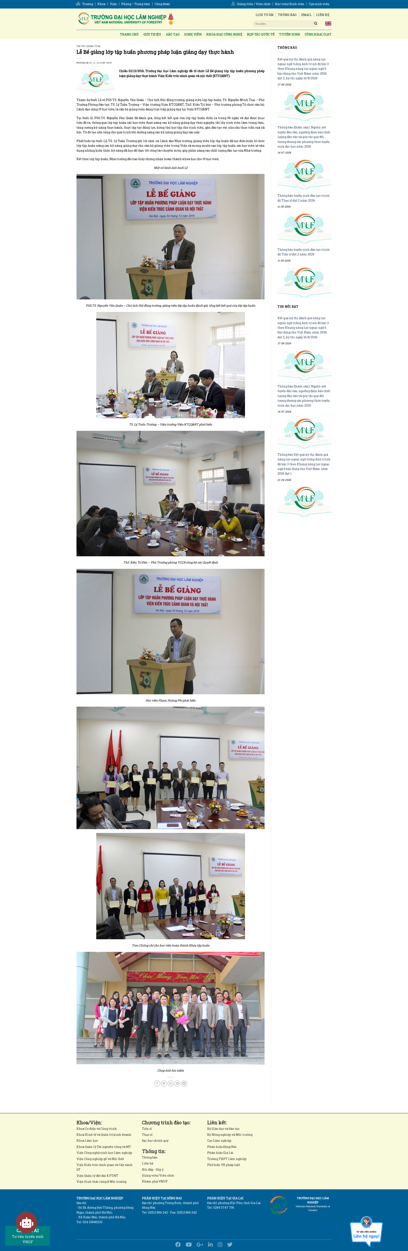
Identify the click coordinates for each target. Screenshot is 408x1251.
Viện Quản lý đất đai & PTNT (97, 1176)
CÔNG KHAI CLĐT (318, 34)
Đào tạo (173, 34)
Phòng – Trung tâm (135, 4)
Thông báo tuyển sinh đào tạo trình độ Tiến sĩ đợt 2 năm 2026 (304, 252)
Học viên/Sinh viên (289, 4)
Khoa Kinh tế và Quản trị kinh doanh (103, 1135)
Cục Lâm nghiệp (219, 1141)
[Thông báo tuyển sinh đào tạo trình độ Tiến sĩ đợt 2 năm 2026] (305, 281)
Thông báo (287, 15)
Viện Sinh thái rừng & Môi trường (101, 1182)
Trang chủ (129, 34)
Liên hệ (322, 15)
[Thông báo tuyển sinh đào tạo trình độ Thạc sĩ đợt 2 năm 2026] (305, 227)
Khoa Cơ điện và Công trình (96, 1129)
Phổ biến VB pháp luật (223, 1165)
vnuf (109, 62)
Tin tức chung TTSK (88, 46)
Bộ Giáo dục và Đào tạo (223, 1129)
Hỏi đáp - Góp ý (153, 1169)
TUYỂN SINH (289, 34)
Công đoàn (162, 4)
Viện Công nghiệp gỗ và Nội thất (100, 1159)
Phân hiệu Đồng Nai (222, 1147)
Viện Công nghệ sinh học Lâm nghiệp (104, 1153)
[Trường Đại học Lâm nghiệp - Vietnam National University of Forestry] (125, 19)
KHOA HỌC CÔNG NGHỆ (224, 34)
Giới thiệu (152, 34)
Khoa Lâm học (87, 1141)
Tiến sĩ (147, 1129)
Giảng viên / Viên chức (254, 4)
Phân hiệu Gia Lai (220, 1153)
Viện (113, 4)
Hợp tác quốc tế (261, 34)
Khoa (101, 4)
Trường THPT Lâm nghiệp (226, 1159)
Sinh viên (193, 34)
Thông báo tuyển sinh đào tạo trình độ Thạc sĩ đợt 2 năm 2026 (304, 198)
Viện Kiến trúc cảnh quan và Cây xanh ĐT (104, 1167)
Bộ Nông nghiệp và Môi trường (229, 1135)
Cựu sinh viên (319, 4)
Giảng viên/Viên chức (158, 1175)
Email (306, 15)
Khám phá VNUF (155, 1181)
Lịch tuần (265, 15)
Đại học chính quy (155, 1141)
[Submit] (315, 23)
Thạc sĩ (147, 1135)
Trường (87, 4)
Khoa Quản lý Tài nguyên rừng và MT (103, 1147)
